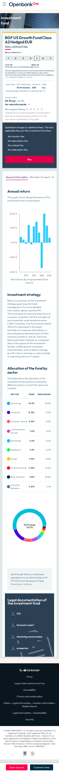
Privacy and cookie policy (29, 696)
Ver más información (16, 104)
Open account (17, 767)
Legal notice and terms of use (29, 683)
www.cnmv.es (27, 77)
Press (29, 676)
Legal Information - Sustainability (29, 712)
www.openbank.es (12, 77)
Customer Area (41, 767)
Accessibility (29, 689)
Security (29, 719)
